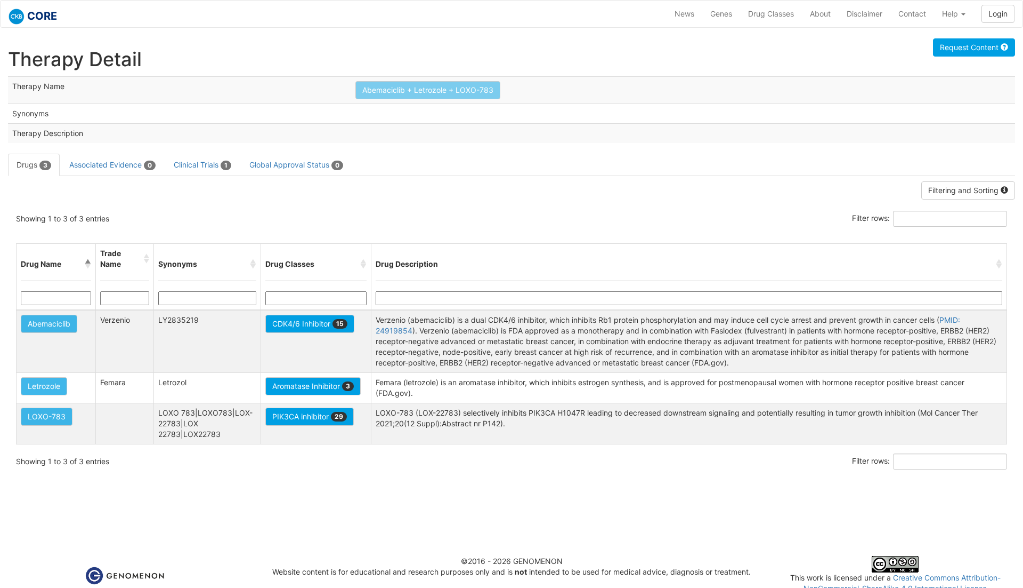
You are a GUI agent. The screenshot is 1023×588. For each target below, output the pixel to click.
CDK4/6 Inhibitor (308, 323)
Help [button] (951, 13)
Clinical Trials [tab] (201, 164)
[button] (88, 264)
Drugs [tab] (32, 164)
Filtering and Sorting (964, 190)
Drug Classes (771, 13)
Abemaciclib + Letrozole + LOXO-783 (427, 89)
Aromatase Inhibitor (311, 386)
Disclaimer (864, 13)
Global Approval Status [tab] (294, 164)
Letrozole (44, 386)
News (684, 13)
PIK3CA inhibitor (307, 416)
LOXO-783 (47, 416)
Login (998, 13)
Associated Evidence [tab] (110, 164)
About (820, 13)
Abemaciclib (49, 323)
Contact (912, 13)
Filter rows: (871, 218)
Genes (721, 13)
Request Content (970, 47)
